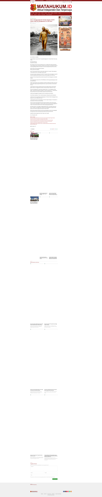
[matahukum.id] (51, 7)
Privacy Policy (43, 14)
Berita (31, 18)
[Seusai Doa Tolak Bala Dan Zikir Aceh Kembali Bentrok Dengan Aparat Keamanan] (34, 198)
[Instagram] (68, 491)
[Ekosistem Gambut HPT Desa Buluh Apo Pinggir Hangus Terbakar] (44, 162)
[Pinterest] (66, 491)
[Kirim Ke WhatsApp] (56, 129)
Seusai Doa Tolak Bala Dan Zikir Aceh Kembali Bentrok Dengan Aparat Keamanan (41, 121)
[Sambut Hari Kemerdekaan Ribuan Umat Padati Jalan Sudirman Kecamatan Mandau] (53, 162)
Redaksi (32, 14)
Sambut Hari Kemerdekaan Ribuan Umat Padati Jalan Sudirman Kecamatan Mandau (53, 194)
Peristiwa (35, 18)
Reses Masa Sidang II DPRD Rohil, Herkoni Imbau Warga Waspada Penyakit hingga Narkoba (34, 139)
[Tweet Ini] (52, 129)
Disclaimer (35, 14)
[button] (70, 2)
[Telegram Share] (55, 129)
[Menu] (30, 2)
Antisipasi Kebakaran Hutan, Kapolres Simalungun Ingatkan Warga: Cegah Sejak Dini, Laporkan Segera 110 (62, 0)
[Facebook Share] (50, 129)
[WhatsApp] (69, 491)
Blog (32, 18)
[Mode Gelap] (71, 2)
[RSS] (71, 491)
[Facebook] (63, 491)
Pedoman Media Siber (49, 14)
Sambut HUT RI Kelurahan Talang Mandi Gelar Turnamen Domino (38, 122)
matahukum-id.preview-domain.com (36, 22)
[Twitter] (65, 491)
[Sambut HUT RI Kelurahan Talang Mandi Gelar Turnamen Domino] (44, 226)
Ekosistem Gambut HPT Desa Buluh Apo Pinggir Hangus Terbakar (43, 194)
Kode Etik (39, 14)
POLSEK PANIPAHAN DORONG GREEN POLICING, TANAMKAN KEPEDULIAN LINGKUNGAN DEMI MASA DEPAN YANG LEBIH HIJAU (43, 124)
